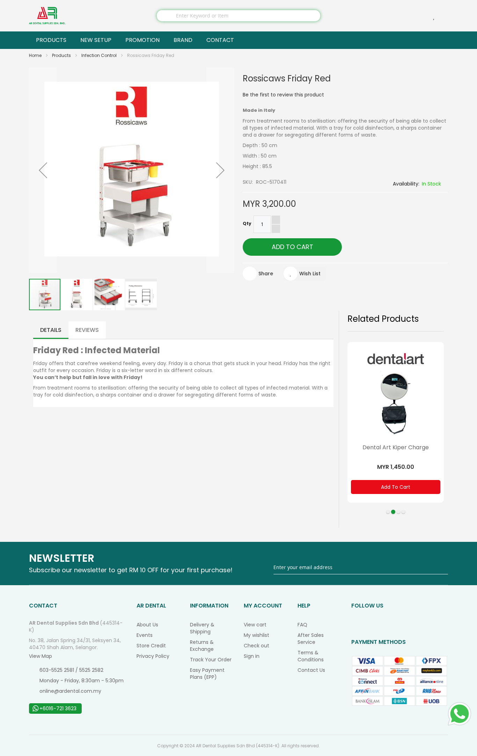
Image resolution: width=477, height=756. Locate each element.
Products (62, 55)
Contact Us (311, 670)
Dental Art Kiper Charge (395, 447)
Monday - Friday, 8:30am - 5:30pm (81, 680)
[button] (43, 170)
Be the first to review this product (283, 94)
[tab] (50, 330)
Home (36, 55)
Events (145, 635)
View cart (255, 624)
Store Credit (151, 645)
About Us (147, 624)
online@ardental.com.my (70, 691)
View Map (40, 656)
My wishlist (256, 635)
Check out (256, 645)
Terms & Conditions (311, 656)
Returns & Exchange (202, 646)
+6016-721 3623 (57, 708)
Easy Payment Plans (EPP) (207, 674)
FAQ (302, 624)
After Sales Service (311, 639)
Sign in (251, 656)
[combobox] (238, 15)
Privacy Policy (153, 656)
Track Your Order (211, 659)
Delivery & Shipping (202, 628)
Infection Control (99, 55)
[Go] (443, 567)
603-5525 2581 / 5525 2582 (71, 670)
